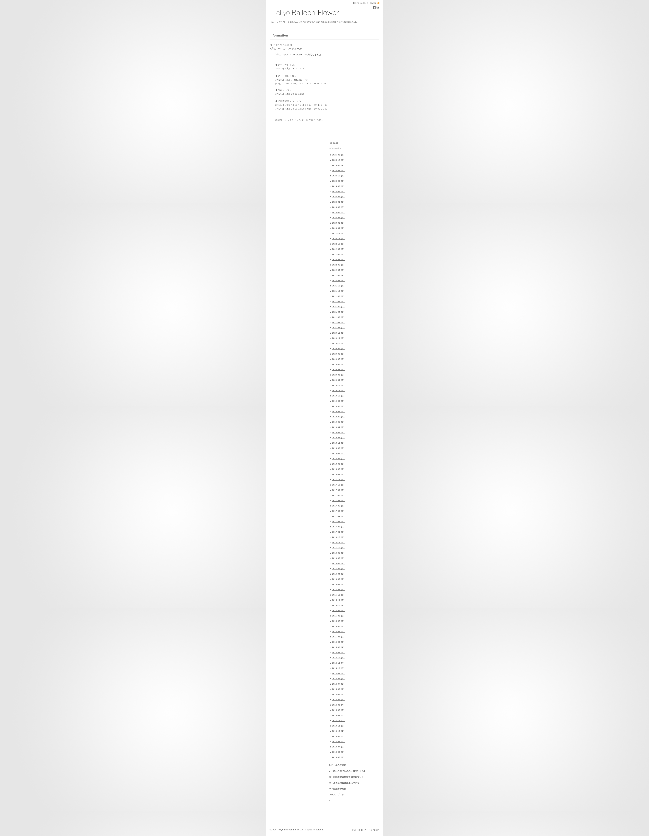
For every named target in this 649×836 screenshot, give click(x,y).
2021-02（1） (338, 322)
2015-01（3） (338, 652)
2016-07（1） (338, 558)
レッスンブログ (336, 794)
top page (333, 143)
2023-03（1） (338, 218)
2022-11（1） (338, 239)
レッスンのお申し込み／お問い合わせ (347, 771)
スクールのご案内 (337, 765)
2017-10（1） (338, 485)
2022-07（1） (338, 260)
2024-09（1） (338, 181)
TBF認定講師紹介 (337, 788)
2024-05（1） (338, 186)
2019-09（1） (338, 401)
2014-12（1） (338, 658)
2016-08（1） (338, 553)
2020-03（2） (338, 375)
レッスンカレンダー (295, 120)
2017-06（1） (338, 506)
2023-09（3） (338, 207)
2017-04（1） (338, 516)
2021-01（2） (338, 328)
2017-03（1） (338, 521)
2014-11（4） (338, 663)
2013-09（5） (338, 736)
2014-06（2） (338, 689)
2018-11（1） (338, 443)
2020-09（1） (338, 349)
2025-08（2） (338, 165)
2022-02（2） (338, 275)
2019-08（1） (338, 406)
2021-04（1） (338, 312)
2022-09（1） (338, 249)
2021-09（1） (338, 296)
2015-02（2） (338, 647)
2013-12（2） (338, 721)
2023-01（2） (338, 228)
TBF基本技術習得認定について (344, 783)
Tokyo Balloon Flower (288, 830)
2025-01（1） (338, 170)
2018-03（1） (338, 464)
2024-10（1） (338, 176)
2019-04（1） (338, 427)
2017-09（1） (338, 490)
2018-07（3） (338, 453)
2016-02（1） (338, 584)
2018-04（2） (338, 459)
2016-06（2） (338, 563)
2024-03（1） (338, 197)
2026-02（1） (338, 155)
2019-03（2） (338, 432)
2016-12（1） (338, 537)
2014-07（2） (338, 684)
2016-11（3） (338, 542)
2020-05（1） (338, 370)
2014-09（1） (338, 673)
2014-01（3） (338, 715)
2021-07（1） (338, 301)
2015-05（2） (338, 632)
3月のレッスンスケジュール (286, 48)
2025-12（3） (338, 160)
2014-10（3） (338, 668)
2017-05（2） (338, 511)
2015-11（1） (338, 600)
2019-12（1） (338, 385)
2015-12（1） (338, 595)
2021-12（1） (338, 286)
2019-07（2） (338, 411)
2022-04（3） (338, 270)
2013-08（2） (338, 742)
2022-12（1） (338, 233)
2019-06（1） (338, 417)
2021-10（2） (338, 291)
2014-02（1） (338, 710)
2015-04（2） (338, 637)
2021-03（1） (338, 317)
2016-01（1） (338, 590)
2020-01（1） (338, 380)
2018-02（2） (338, 469)
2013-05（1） (338, 757)
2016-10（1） (338, 548)
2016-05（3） (338, 569)
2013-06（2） (338, 752)
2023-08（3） (338, 212)
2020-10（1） (338, 343)
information (335, 148)
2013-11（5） (338, 726)
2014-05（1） (338, 694)
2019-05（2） (338, 422)
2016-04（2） (338, 574)
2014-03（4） (338, 705)
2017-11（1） (338, 480)
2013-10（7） (338, 731)
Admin (376, 830)
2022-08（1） (338, 254)
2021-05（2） (338, 307)
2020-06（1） (338, 364)
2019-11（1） (338, 391)
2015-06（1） (338, 626)
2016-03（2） (338, 579)
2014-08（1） (338, 679)
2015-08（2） (338, 616)
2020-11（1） (338, 338)
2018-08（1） (338, 448)
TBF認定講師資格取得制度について (346, 777)
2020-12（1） (338, 333)
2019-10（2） (338, 396)
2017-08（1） (338, 495)
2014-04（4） (338, 700)
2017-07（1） (338, 501)
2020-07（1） (338, 359)
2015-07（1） (338, 621)
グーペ (367, 830)
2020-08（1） (338, 354)
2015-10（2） (338, 605)
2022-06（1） (338, 265)
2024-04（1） (338, 191)
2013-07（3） (338, 747)
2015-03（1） (338, 642)
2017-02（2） (338, 527)
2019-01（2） (338, 438)
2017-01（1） (338, 532)
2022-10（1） (338, 244)
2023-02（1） (338, 223)
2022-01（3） (338, 281)
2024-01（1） (338, 202)
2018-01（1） (338, 474)
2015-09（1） (338, 611)
